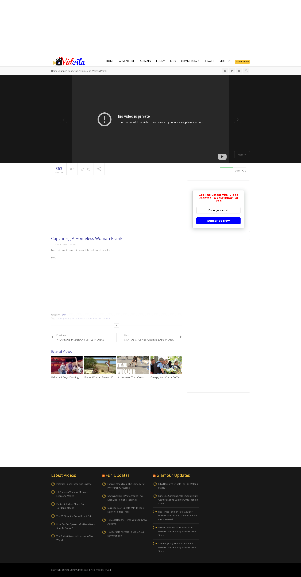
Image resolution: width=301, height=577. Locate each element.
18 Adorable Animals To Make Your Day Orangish (125, 533)
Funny (160, 61)
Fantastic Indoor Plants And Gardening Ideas (70, 505)
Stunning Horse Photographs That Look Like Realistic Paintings (125, 497)
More (223, 61)
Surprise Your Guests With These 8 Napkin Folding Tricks (125, 509)
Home (110, 61)
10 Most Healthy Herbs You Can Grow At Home (127, 521)
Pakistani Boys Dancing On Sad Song (73, 377)
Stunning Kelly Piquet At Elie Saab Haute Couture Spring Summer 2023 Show (177, 547)
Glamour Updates (173, 475)
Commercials (190, 61)
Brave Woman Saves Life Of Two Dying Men (110, 377)
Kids (173, 61)
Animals (145, 61)
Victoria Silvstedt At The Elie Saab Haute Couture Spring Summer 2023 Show (177, 531)
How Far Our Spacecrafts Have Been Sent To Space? (75, 526)
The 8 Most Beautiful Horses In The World (74, 538)
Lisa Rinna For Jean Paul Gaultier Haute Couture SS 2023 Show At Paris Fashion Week (178, 515)
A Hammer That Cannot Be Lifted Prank (141, 377)
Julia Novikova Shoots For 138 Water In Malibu (178, 485)
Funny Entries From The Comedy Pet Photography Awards (126, 485)
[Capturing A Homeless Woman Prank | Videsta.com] (68, 60)
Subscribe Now (218, 220)
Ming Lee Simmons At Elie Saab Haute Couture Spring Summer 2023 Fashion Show (178, 499)
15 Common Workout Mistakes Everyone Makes (72, 493)
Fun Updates (117, 475)
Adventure (127, 61)
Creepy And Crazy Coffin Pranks (169, 377)
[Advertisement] (150, 27)
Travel (209, 61)
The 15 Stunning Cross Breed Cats (74, 516)
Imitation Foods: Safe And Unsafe (74, 483)
